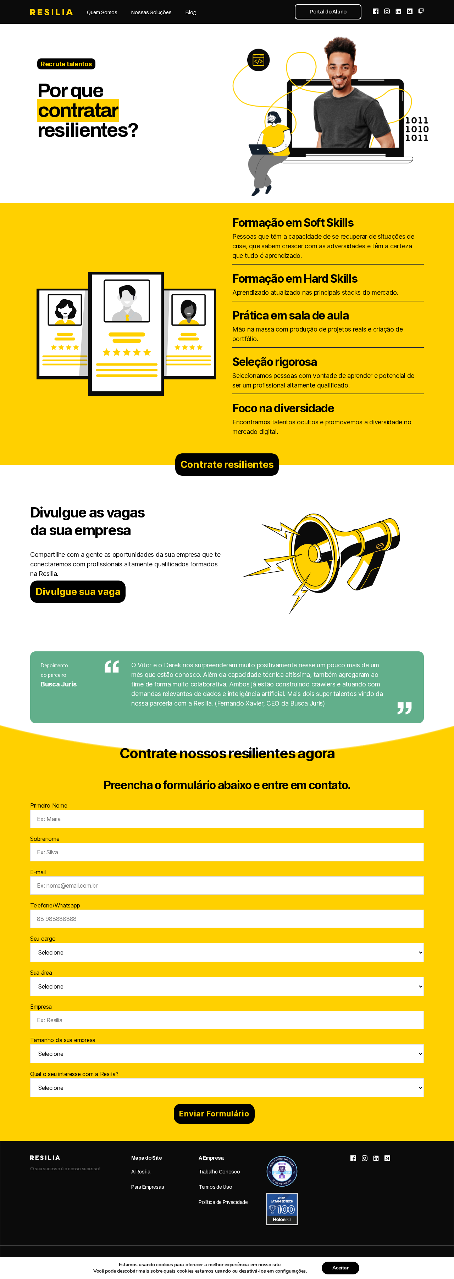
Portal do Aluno (328, 12)
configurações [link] (290, 1271)
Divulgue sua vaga (77, 592)
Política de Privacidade (223, 1202)
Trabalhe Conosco (219, 1172)
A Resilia (140, 1172)
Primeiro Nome (48, 805)
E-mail (37, 872)
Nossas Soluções (151, 12)
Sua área (41, 972)
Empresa (41, 1006)
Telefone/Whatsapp (55, 905)
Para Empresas (147, 1187)
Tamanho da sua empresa (62, 1039)
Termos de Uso (215, 1187)
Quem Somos (102, 12)
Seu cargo (43, 938)
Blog (191, 12)
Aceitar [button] (340, 1267)
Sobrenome (45, 838)
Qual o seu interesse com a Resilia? (74, 1073)
